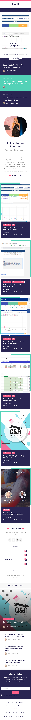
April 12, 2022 (6, 232)
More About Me (17, 175)
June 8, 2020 (6, 346)
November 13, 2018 (7, 460)
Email (11, 702)
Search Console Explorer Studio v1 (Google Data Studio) (14, 648)
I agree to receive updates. (10, 695)
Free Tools (6, 61)
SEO (11, 61)
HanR (15, 4)
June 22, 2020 (13, 70)
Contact (7, 712)
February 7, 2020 (14, 103)
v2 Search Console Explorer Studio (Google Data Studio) (15, 45)
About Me (23, 712)
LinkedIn (22, 705)
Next (26, 54)
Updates (6, 509)
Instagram (11, 705)
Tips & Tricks (17, 61)
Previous (6, 54)
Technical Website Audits (15, 714)
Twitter (21, 702)
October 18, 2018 (7, 517)
